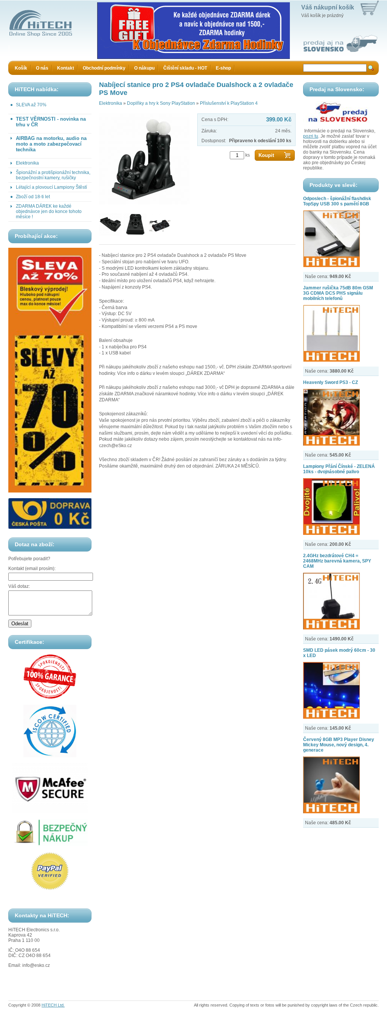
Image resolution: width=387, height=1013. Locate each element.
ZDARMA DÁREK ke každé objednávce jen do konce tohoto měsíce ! (49, 211)
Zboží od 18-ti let (33, 196)
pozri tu (310, 136)
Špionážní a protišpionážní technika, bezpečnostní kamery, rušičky (53, 175)
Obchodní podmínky (104, 68)
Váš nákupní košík (327, 7)
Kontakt (65, 68)
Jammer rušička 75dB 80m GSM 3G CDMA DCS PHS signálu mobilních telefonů (338, 293)
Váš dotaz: (19, 586)
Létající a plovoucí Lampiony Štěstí (51, 187)
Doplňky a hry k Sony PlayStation (161, 103)
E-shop (223, 68)
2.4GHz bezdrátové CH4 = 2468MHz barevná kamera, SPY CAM (337, 561)
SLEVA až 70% (31, 104)
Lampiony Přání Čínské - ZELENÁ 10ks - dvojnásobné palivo (339, 469)
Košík (21, 68)
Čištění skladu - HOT (185, 68)
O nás (42, 68)
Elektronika (27, 163)
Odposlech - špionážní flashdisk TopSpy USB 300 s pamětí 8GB (337, 201)
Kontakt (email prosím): (32, 568)
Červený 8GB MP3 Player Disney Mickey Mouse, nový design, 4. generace (338, 745)
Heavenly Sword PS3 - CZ (330, 382)
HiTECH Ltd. (53, 1005)
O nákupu (144, 68)
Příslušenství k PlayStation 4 (229, 103)
